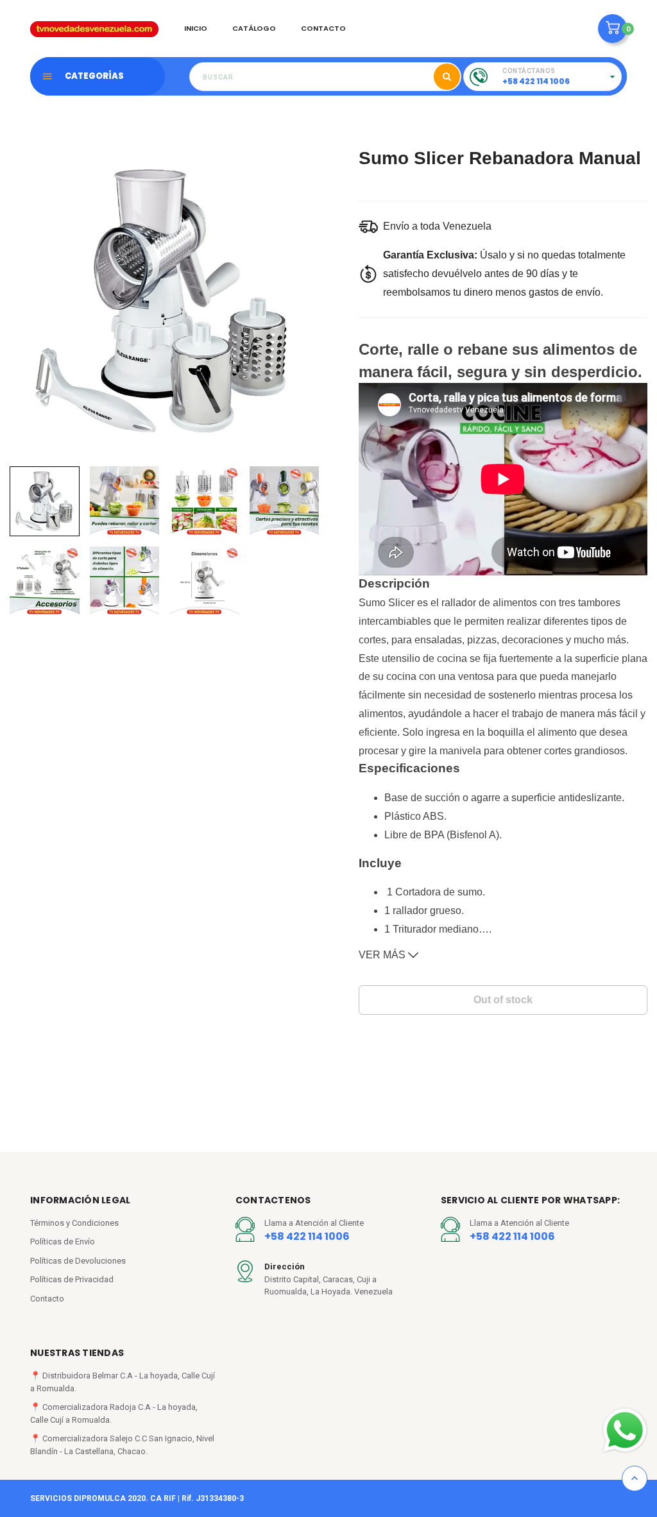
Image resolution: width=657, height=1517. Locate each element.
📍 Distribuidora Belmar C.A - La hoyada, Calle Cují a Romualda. (122, 1382)
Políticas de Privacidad (72, 1279)
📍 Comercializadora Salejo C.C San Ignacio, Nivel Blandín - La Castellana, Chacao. (122, 1445)
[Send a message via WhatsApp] (625, 1430)
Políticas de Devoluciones (78, 1261)
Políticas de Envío (62, 1241)
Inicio (195, 28)
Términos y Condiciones (74, 1223)
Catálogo (254, 28)
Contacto (323, 28)
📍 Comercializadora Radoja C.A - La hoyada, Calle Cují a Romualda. (114, 1413)
